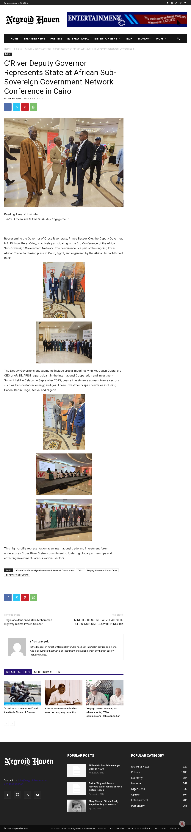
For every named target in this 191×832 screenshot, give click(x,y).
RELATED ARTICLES (18, 672)
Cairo (80, 570)
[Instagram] (172, 3)
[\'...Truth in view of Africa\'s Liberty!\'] (33, 19)
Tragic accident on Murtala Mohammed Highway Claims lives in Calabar (28, 622)
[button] (178, 38)
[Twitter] (176, 3)
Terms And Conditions (140, 828)
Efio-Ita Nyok (14, 98)
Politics (18, 48)
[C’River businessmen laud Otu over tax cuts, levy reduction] (63, 692)
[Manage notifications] (182, 824)
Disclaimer (160, 828)
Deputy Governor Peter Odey (102, 570)
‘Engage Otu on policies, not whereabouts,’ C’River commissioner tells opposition (103, 712)
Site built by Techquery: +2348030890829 (73, 828)
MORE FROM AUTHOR (47, 672)
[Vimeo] (180, 3)
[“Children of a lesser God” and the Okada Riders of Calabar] (22, 692)
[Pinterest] (25, 107)
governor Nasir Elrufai (17, 574)
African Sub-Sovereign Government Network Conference (44, 570)
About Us (175, 828)
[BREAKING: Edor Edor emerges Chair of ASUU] (76, 770)
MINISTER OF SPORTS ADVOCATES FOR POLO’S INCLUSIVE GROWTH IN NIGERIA (98, 622)
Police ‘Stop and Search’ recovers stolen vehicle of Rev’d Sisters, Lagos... (105, 786)
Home (7, 48)
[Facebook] (168, 3)
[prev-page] (6, 723)
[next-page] (12, 723)
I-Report (102, 828)
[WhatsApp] (33, 107)
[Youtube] (185, 3)
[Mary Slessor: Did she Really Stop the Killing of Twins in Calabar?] (76, 806)
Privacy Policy (117, 828)
